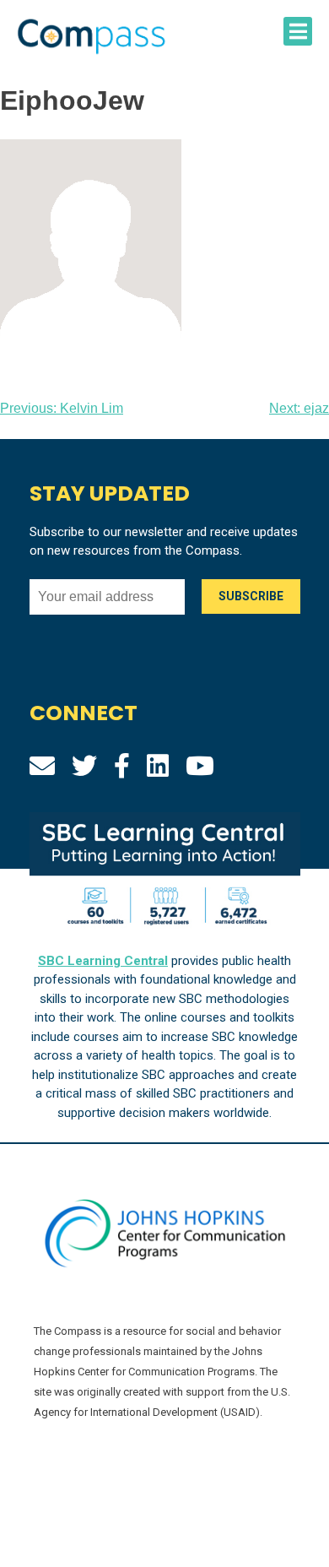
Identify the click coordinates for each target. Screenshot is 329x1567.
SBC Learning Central (103, 960)
